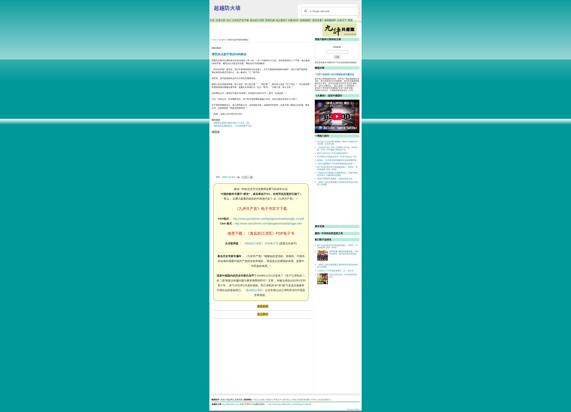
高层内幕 (270, 20)
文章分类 (220, 20)
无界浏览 (238, 399)
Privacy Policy (353, 409)
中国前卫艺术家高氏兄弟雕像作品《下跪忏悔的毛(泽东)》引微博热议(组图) (337, 174)
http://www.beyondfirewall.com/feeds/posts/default (289, 404)
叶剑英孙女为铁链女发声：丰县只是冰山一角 (336, 157)
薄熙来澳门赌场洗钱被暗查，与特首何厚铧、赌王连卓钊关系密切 (343, 252)
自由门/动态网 (227, 399)
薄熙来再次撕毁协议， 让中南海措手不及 (233, 126)
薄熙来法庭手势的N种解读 (229, 54)
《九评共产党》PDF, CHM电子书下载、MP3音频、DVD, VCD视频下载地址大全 (337, 148)
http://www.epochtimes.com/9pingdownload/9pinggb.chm (268, 223)
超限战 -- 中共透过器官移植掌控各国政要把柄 (336, 160)
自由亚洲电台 (324, 399)
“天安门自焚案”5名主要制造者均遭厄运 (334, 74)
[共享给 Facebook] (251, 177)
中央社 (314, 399)
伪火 (228, 20)
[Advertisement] (234, 349)
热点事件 (222, 40)
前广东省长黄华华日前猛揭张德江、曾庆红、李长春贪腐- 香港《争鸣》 (337, 168)
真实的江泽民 (257, 20)
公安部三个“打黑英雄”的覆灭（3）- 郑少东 (335, 271)
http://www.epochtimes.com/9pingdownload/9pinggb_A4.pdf (268, 218)
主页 (212, 20)
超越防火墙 (227, 8)
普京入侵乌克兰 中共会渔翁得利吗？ (333, 153)
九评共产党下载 (240, 20)
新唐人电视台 (266, 399)
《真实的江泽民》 (254, 290)
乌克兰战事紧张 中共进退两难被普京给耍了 (335, 163)
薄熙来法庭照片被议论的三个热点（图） (232, 123)
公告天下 (342, 20)
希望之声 (277, 399)
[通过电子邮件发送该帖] (238, 177)
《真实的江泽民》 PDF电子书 (260, 243)
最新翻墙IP (330, 20)
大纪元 (256, 399)
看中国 (286, 399)
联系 (350, 20)
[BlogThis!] (245, 177)
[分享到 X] (248, 177)
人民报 (293, 399)
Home (214, 40)
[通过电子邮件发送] (242, 177)
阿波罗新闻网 (303, 399)
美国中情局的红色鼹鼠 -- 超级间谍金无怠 (334, 178)
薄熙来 (224, 177)
